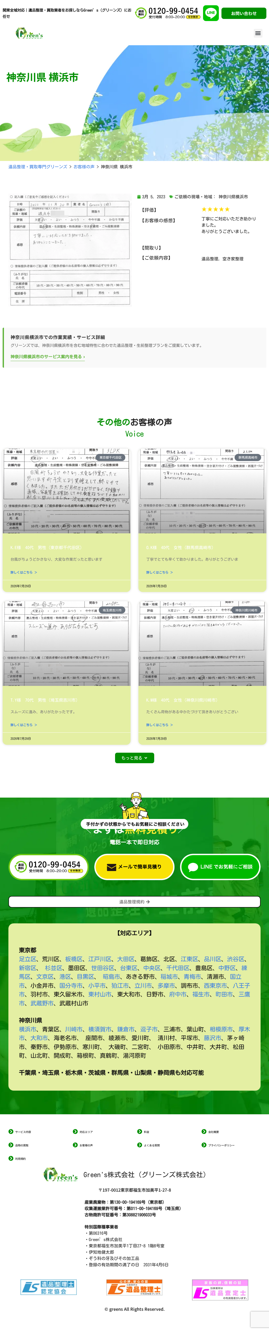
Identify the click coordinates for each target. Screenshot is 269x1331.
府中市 (178, 994)
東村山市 (99, 994)
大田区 (125, 959)
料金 (146, 1132)
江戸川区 (99, 959)
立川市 (143, 986)
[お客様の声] (75, 1144)
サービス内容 (23, 1132)
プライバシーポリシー (221, 1145)
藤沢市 (212, 1038)
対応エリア (86, 1132)
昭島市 (111, 977)
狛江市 (120, 986)
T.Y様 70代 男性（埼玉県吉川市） (45, 700)
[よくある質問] (139, 1144)
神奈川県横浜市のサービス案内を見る (48, 356)
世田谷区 (102, 968)
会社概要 (213, 1132)
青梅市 (192, 977)
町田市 (224, 994)
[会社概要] (203, 1131)
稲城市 (169, 977)
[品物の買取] (10, 1144)
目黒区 (85, 977)
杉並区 (53, 968)
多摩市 (166, 986)
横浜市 (27, 1029)
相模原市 (221, 1029)
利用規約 (20, 1159)
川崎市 (73, 1029)
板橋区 (73, 959)
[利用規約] (10, 1158)
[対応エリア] (75, 1131)
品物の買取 (21, 1145)
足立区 (27, 959)
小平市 (97, 986)
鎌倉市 (125, 1029)
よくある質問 (152, 1145)
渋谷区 (235, 959)
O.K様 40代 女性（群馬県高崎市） (181, 547)
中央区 (152, 968)
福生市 (201, 994)
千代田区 (177, 968)
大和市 (39, 1038)
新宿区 (27, 968)
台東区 (128, 968)
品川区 (212, 959)
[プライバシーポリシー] (203, 1144)
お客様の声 (86, 1145)
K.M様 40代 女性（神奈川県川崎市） (183, 700)
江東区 (189, 959)
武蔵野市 (42, 1003)
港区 (65, 977)
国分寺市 (70, 986)
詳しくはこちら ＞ (24, 572)
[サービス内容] (10, 1131)
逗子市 (149, 1029)
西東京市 (215, 986)
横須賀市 (99, 1029)
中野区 (227, 968)
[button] (258, 33)
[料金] (139, 1131)
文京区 (45, 977)
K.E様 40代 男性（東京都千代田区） (47, 547)
